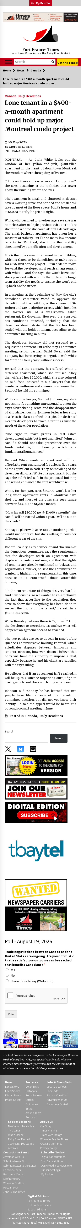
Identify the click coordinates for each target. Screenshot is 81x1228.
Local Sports (12, 1091)
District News (13, 1095)
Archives (13, 1148)
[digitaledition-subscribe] (36, 812)
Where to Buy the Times (54, 1139)
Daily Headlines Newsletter (56, 1165)
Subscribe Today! (53, 1152)
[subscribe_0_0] (36, 765)
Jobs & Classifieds (59, 1082)
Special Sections (19, 1122)
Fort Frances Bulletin (39, 1205)
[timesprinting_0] (40, 17)
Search (9, 731)
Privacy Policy (48, 1148)
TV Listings (14, 1130)
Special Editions (36, 1209)
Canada (10, 96)
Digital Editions (38, 1196)
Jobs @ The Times (14, 1192)
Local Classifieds (56, 1086)
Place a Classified (57, 1095)
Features (32, 1082)
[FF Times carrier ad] (36, 904)
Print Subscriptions (52, 1161)
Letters (29, 1100)
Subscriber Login (51, 1170)
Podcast (31, 1117)
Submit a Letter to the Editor (19, 1165)
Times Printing (48, 1130)
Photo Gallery (13, 1100)
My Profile (43, 3)
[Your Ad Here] (40, 1039)
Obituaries (32, 1104)
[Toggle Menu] (8, 62)
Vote (11, 1014)
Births (29, 1108)
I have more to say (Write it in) (32, 981)
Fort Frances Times (40, 49)
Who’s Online (15, 1135)
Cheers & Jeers (12, 1170)
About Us (46, 1122)
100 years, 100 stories (21, 1143)
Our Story (46, 1126)
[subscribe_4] (36, 789)
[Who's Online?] (55, 1039)
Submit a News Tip (14, 1161)
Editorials (31, 1091)
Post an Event (11, 1187)
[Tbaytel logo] (36, 850)
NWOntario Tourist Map (22, 1126)
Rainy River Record (19, 1139)
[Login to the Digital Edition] (10, 1039)
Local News (12, 1086)
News (8, 1082)
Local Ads (52, 1091)
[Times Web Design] (70, 1039)
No (13, 975)
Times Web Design (51, 1135)
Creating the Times (51, 1143)
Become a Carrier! (57, 1104)
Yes (13, 970)
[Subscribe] (25, 1039)
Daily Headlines (29, 96)
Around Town (33, 1113)
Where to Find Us (13, 1183)
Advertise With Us (57, 1100)
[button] (32, 3)
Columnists (32, 1086)
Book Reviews (34, 1095)
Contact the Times (16, 1152)
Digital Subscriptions (53, 1157)
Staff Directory (11, 1179)
